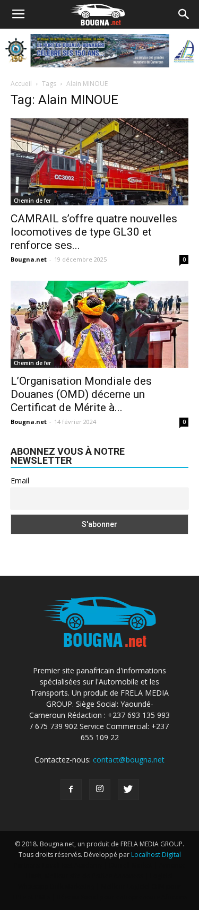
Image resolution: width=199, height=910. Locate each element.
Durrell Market (130, 865)
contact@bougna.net (129, 760)
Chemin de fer (32, 200)
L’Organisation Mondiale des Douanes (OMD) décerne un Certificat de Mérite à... (81, 394)
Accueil (21, 83)
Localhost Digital (156, 854)
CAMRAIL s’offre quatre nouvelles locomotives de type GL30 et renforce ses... (94, 232)
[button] (184, 14)
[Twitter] (128, 789)
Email (20, 480)
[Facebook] (71, 789)
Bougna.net (29, 259)
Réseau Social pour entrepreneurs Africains (122, 897)
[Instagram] (99, 789)
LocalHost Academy (72, 865)
